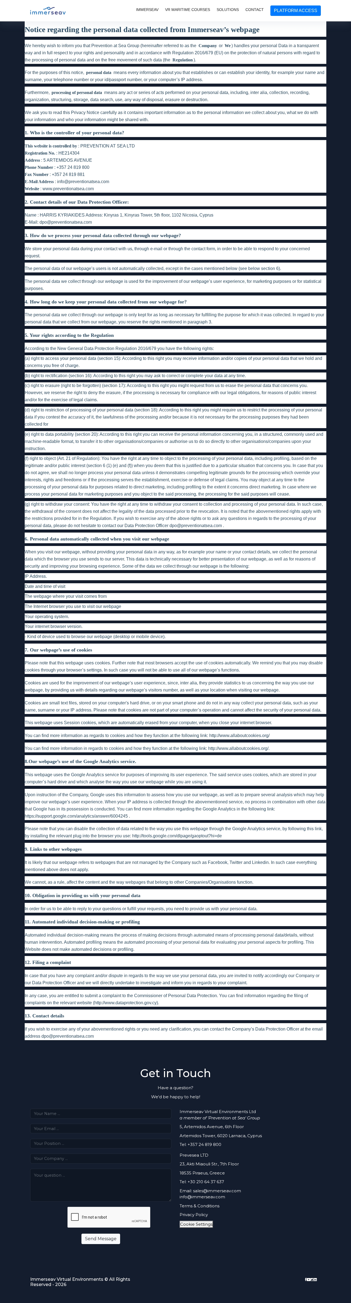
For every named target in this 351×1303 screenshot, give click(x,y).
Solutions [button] (228, 9)
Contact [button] (254, 9)
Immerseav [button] (147, 9)
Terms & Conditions (199, 1205)
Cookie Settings (196, 1224)
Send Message (101, 1238)
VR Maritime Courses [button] (187, 9)
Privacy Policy (194, 1214)
